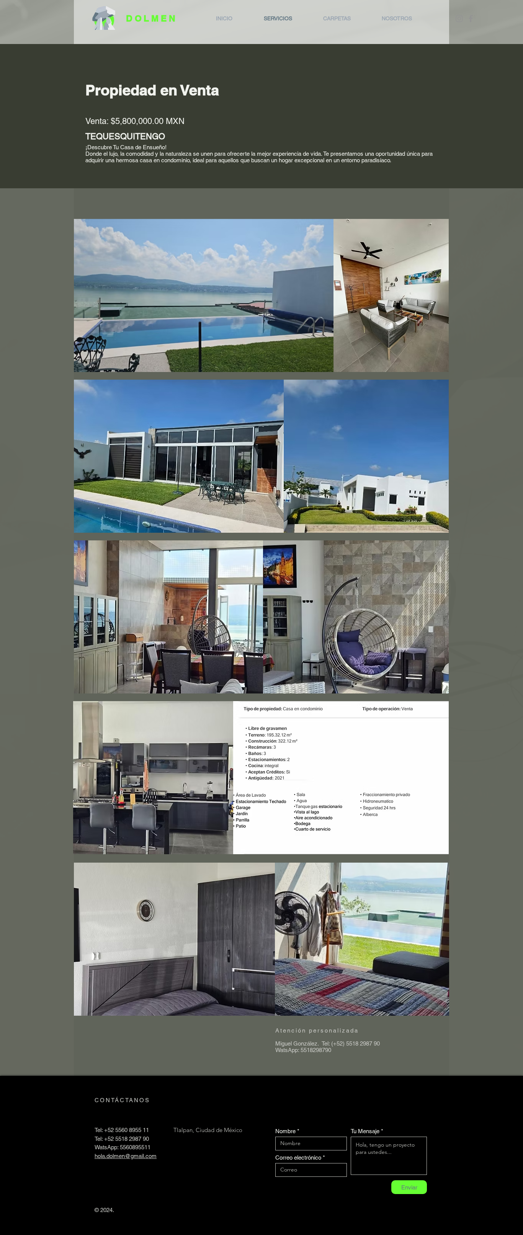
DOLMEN (152, 18)
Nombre (285, 1131)
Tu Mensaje (365, 1131)
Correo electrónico (298, 1157)
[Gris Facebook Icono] (471, 18)
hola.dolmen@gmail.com (126, 1156)
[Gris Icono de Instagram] (459, 18)
